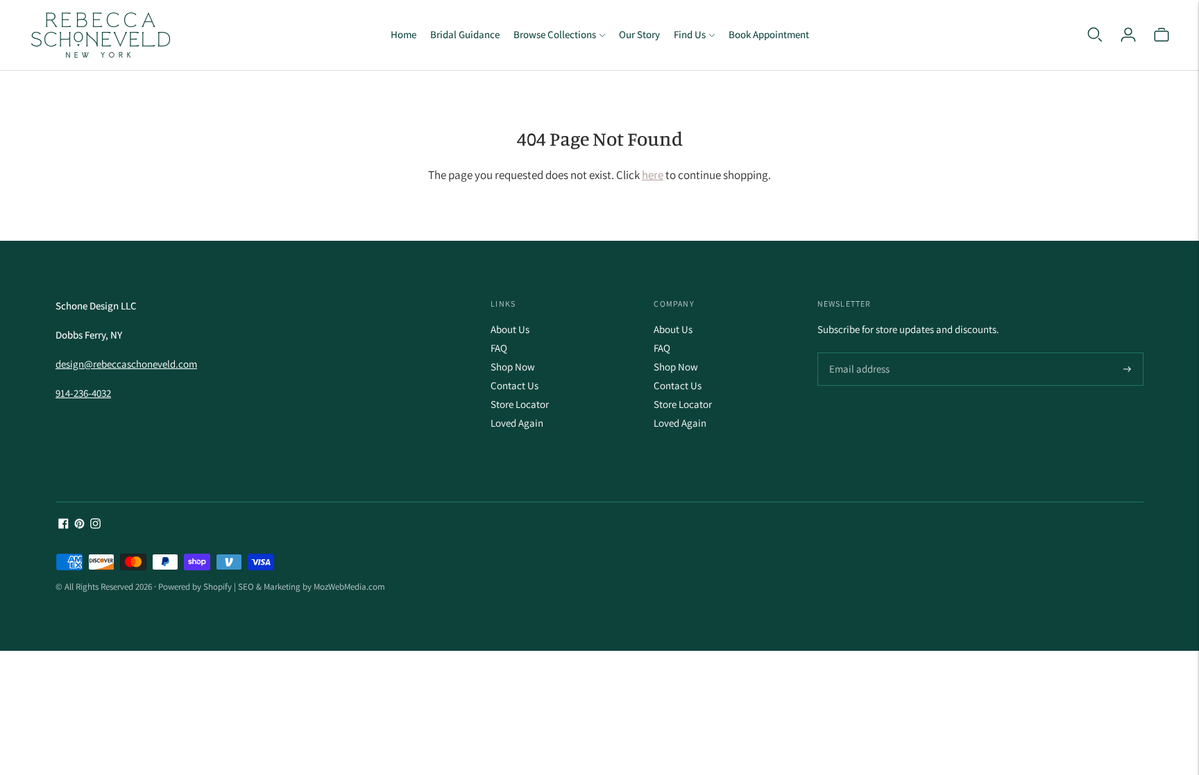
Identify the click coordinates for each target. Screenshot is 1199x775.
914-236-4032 (83, 393)
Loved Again (517, 422)
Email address (857, 353)
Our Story (639, 34)
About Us (510, 329)
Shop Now (513, 366)
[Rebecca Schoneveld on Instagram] (95, 524)
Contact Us (514, 385)
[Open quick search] (1095, 34)
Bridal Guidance (465, 34)
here (652, 174)
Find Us (690, 34)
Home (403, 34)
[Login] (1128, 34)
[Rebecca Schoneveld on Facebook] (63, 524)
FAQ (499, 348)
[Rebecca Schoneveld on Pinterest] (79, 524)
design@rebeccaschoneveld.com (126, 364)
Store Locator (520, 404)
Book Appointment (769, 34)
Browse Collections (554, 34)
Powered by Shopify (195, 587)
